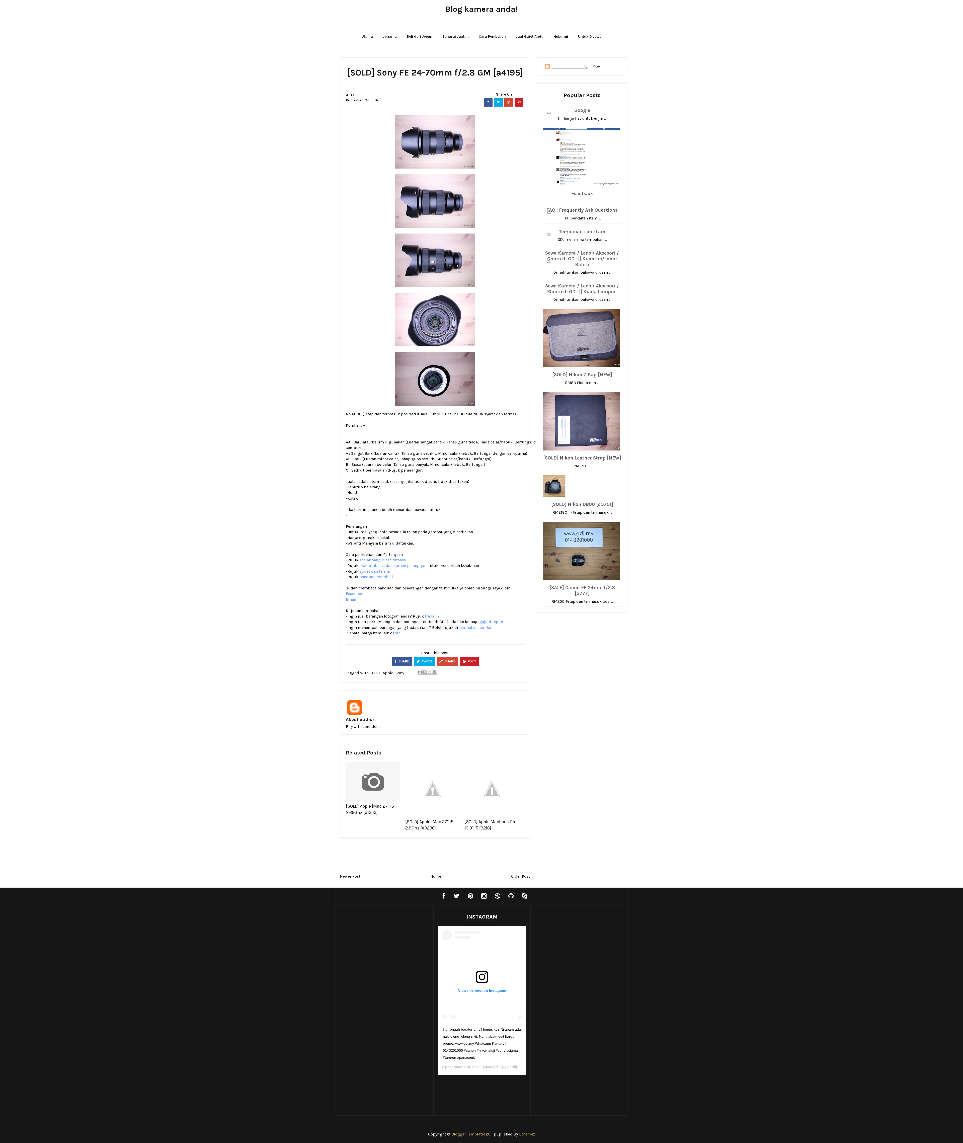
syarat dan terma (499, 414)
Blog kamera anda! (481, 9)
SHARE (403, 661)
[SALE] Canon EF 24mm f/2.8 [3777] (582, 590)
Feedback (582, 193)
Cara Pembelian (492, 36)
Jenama (390, 36)
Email (351, 599)
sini (398, 633)
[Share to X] (429, 672)
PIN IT (471, 661)
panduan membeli (376, 576)
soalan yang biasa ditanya (382, 560)
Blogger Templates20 (471, 1134)
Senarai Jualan (455, 36)
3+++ (350, 95)
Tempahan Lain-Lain (582, 232)
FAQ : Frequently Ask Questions (582, 210)
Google (582, 110)
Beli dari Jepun (419, 36)
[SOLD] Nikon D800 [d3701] (582, 504)
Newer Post (350, 876)
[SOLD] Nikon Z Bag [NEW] (582, 374)
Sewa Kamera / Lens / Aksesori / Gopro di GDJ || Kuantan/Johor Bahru (582, 258)
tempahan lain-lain (476, 627)
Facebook (354, 593)
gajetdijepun (491, 621)
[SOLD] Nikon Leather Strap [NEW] (582, 458)
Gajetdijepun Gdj (485, 1067)
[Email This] (420, 672)
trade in (432, 616)
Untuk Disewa (590, 36)
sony (399, 672)
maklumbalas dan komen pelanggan (392, 565)
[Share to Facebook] (434, 672)
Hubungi (560, 36)
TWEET (426, 661)
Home (435, 876)
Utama (367, 36)
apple (388, 672)
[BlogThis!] (424, 672)
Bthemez (527, 1134)
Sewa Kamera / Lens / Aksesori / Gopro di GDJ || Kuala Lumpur (582, 288)
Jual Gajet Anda (529, 36)
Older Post (520, 876)
